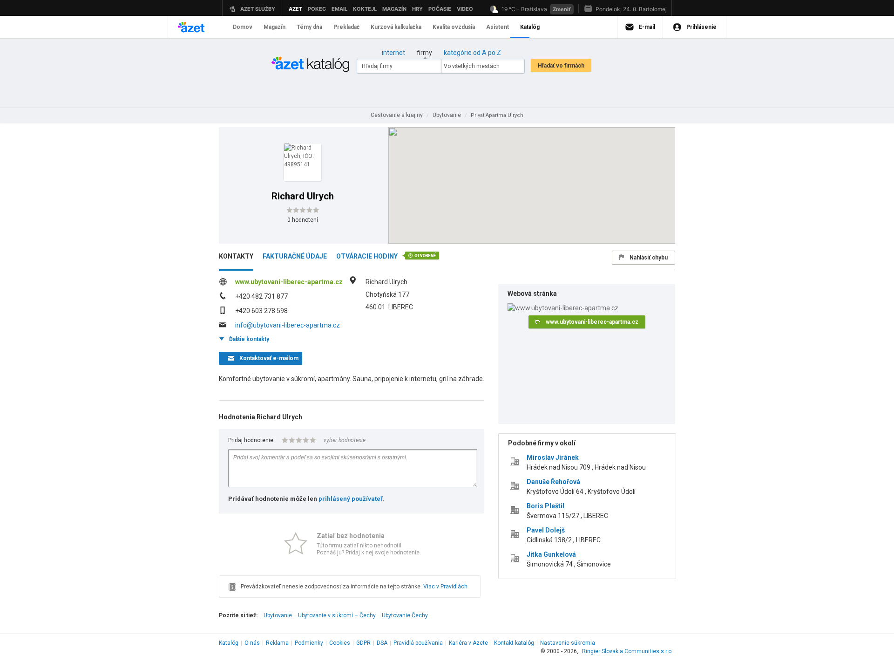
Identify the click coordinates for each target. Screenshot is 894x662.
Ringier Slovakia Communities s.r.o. (627, 651)
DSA (382, 643)
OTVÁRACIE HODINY (367, 256)
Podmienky (309, 643)
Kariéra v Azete (468, 643)
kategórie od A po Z (472, 52)
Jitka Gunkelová (551, 554)
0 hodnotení (302, 220)
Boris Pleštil (545, 506)
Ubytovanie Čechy (405, 615)
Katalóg (228, 643)
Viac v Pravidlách (445, 586)
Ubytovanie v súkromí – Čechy (337, 615)
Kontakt (514, 643)
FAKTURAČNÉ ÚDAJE (295, 256)
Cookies (339, 643)
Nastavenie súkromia (567, 643)
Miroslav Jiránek (553, 457)
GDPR (363, 643)
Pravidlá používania (418, 643)
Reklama (277, 643)
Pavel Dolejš (546, 530)
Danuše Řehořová (553, 481)
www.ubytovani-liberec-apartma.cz (289, 282)
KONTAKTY (236, 256)
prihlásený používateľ (350, 498)
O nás (252, 643)
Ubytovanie (278, 615)
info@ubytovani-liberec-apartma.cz (287, 325)
